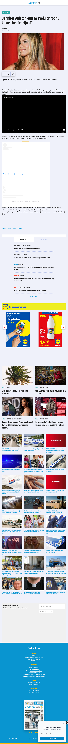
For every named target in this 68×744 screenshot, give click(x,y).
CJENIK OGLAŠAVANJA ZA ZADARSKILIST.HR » (34, 674)
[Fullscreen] (64, 130)
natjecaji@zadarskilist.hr (34, 672)
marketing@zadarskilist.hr (36, 671)
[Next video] (8, 130)
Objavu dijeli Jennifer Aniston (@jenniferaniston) (25, 201)
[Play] (4, 130)
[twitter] (8, 74)
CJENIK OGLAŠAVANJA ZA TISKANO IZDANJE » (34, 676)
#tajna (20, 228)
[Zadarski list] (34, 2)
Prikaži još (33, 296)
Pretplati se (52, 738)
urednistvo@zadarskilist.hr (34, 682)
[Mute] (13, 130)
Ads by (62, 132)
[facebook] (4, 74)
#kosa (14, 228)
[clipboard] (13, 74)
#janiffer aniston (6, 228)
